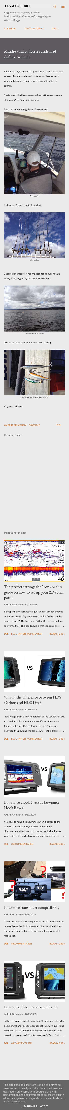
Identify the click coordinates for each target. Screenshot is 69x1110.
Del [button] (59, 425)
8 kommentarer (21, 943)
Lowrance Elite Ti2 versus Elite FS (31, 1007)
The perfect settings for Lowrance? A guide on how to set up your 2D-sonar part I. (34, 592)
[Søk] (55, 6)
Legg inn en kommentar (26, 633)
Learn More (29, 1106)
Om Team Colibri (34, 28)
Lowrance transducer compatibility (31, 907)
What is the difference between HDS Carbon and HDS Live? (32, 699)
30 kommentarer (22, 843)
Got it (44, 1106)
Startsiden (10, 28)
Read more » (57, 633)
